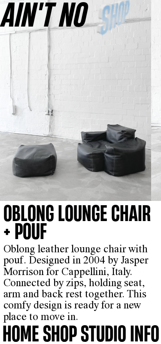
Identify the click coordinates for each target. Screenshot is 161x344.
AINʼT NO (45, 13)
